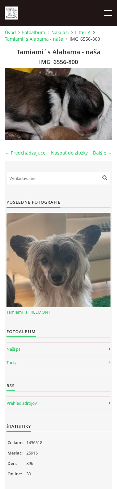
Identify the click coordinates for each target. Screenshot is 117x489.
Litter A (83, 32)
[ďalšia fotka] (101, 104)
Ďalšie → (102, 153)
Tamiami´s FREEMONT (28, 312)
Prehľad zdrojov (21, 403)
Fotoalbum (33, 32)
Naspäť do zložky (69, 153)
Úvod (10, 32)
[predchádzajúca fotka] (15, 104)
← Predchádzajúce (25, 153)
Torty (11, 362)
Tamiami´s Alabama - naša (34, 39)
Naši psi (60, 32)
